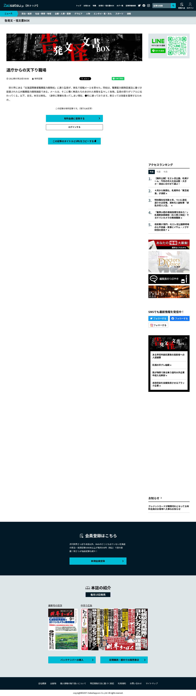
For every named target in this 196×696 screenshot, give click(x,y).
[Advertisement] (169, 110)
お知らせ (87, 5)
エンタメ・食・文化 (103, 13)
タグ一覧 (120, 5)
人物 (88, 13)
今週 (158, 171)
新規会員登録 (98, 561)
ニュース (8, 13)
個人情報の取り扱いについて (73, 683)
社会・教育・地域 (43, 13)
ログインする (74, 127)
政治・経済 (27, 13)
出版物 (53, 683)
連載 (129, 13)
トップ (78, 5)
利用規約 (122, 683)
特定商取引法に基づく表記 (102, 683)
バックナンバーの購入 (71, 659)
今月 (166, 171)
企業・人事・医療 (63, 13)
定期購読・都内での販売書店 (124, 659)
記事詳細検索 (131, 5)
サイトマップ (152, 683)
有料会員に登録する (74, 118)
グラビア (78, 13)
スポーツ (119, 13)
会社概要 (42, 683)
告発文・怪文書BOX (106, 5)
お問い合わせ (136, 683)
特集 (94, 5)
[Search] (173, 5)
